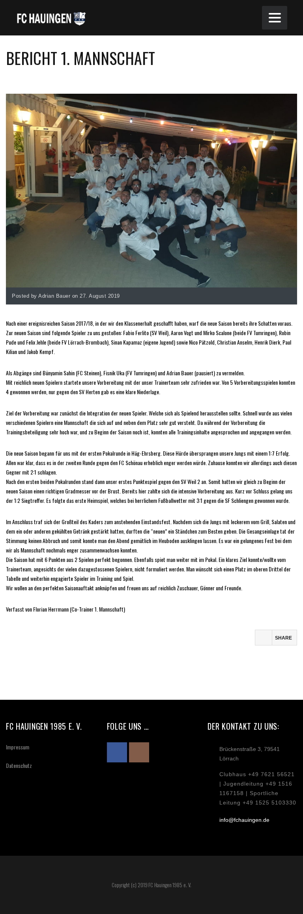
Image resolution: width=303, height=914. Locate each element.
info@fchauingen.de (244, 820)
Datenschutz (19, 765)
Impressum (17, 747)
